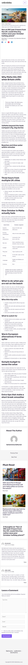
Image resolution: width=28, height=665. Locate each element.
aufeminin (17, 651)
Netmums (9, 651)
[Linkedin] (11, 42)
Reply (25, 562)
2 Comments (11, 38)
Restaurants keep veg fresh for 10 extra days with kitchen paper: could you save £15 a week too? (14, 512)
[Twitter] (5, 42)
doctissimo (14, 652)
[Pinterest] (8, 42)
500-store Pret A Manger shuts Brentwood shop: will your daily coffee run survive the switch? (13, 485)
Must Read (4, 38)
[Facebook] (2, 42)
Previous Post (14, 453)
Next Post (14, 457)
